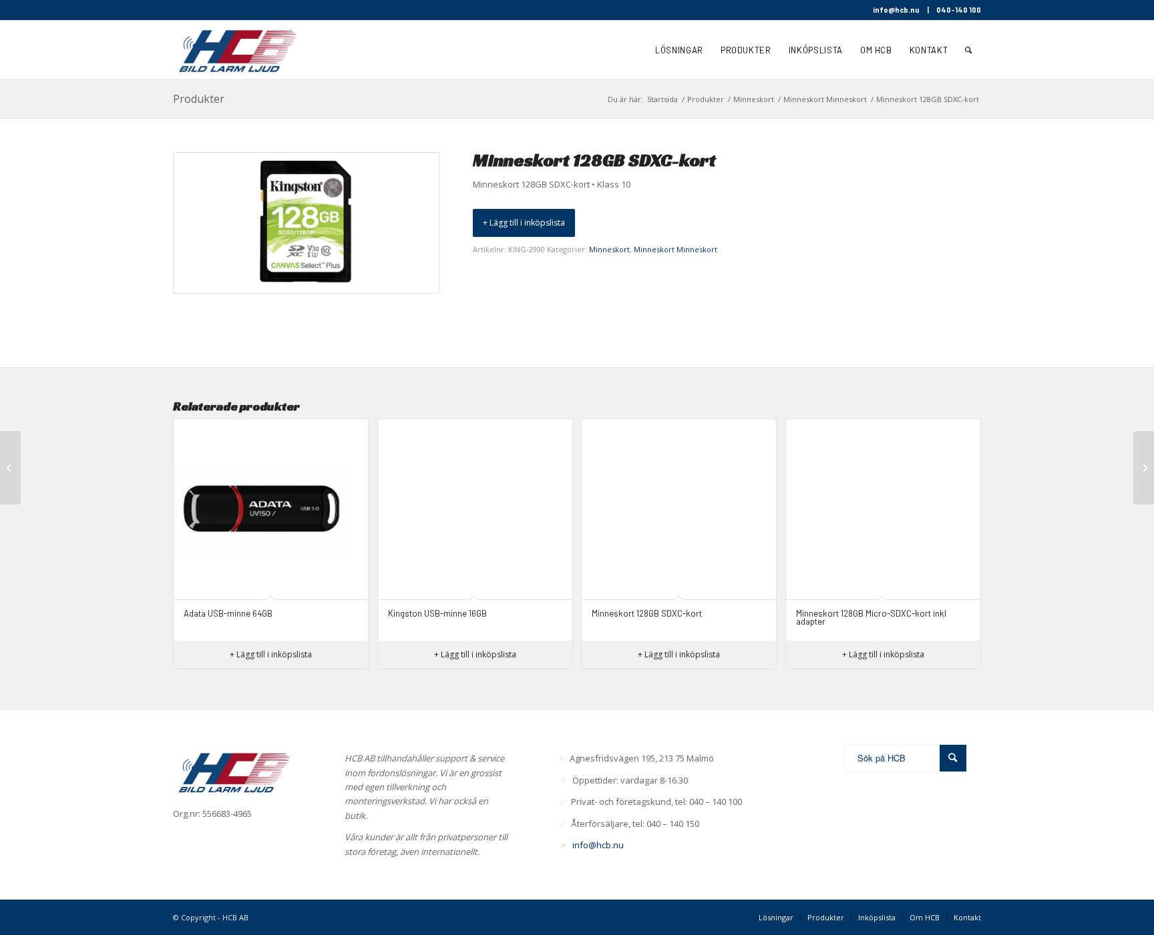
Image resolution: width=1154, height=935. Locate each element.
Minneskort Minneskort (675, 249)
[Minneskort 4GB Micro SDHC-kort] (1143, 468)
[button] (524, 223)
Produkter (198, 98)
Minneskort (609, 249)
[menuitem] (679, 50)
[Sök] (968, 50)
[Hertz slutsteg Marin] (10, 468)
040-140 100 (958, 9)
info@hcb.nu (896, 9)
